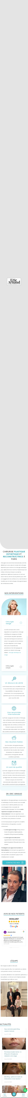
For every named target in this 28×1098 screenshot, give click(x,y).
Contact (23, 1096)
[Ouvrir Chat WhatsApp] (25, 1090)
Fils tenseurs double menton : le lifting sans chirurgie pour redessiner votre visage (12, 1054)
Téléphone (5, 1096)
